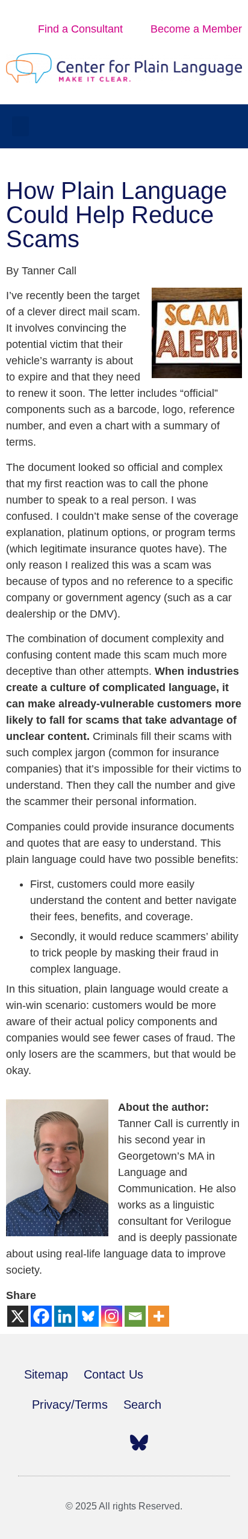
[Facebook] (41, 1316)
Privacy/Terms (70, 1404)
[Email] (135, 1316)
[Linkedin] (64, 1316)
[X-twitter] (60, 1442)
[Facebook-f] (33, 1442)
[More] (158, 1316)
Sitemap (46, 1374)
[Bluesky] (88, 1316)
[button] (20, 126)
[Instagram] (111, 1316)
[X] (17, 1316)
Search (142, 1404)
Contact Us (113, 1374)
